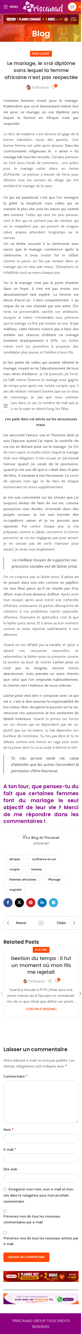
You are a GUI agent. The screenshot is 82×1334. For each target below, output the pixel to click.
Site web (10, 1169)
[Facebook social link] (8, 902)
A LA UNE (41, 949)
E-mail (9, 1149)
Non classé (41, 53)
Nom (8, 1129)
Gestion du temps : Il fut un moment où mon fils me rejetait (41, 965)
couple (14, 869)
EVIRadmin (40, 87)
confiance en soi (44, 859)
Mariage (54, 879)
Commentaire (15, 1076)
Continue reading (41, 1009)
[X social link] (19, 902)
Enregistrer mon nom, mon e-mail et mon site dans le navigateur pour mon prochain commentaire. (38, 1195)
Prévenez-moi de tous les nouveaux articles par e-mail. (40, 1241)
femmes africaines (22, 879)
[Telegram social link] (53, 902)
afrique (14, 859)
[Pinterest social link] (30, 902)
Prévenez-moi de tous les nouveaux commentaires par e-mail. (31, 1219)
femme (36, 869)
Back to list (41, 922)
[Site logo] (43, 6)
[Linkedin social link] (42, 902)
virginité (15, 890)
